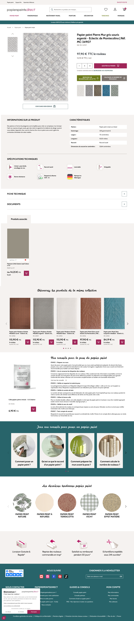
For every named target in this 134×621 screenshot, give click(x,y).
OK (121, 576)
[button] (4, 618)
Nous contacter (46, 605)
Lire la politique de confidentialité (12, 606)
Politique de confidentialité (43, 616)
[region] (39, 72)
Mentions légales (58, 616)
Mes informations (113, 592)
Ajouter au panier (109, 66)
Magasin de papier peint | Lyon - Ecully (46, 602)
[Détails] (26, 273)
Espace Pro (19, 2)
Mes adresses (113, 602)
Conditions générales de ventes (22, 616)
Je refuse (8, 612)
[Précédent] (13, 34)
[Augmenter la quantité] (89, 65)
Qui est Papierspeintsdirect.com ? (46, 592)
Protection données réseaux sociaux (77, 616)
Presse (119, 616)
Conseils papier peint (79, 592)
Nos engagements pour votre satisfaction (46, 595)
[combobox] (70, 9)
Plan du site (111, 616)
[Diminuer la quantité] (79, 65)
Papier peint (10, 2)
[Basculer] (124, 193)
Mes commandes (113, 595)
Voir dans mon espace (43, 106)
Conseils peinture (79, 595)
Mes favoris (113, 598)
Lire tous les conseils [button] (57, 380)
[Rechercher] (51, 9)
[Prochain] (13, 56)
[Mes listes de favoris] (106, 9)
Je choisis (21, 612)
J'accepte (34, 612)
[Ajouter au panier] (27, 342)
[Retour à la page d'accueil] (21, 9)
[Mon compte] (115, 9)
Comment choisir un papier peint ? (79, 598)
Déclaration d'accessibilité (98, 616)
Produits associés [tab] (19, 219)
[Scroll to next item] (126, 324)
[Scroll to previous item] (7, 324)
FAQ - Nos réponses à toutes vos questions (79, 602)
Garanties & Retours (29, 2)
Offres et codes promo (46, 598)
